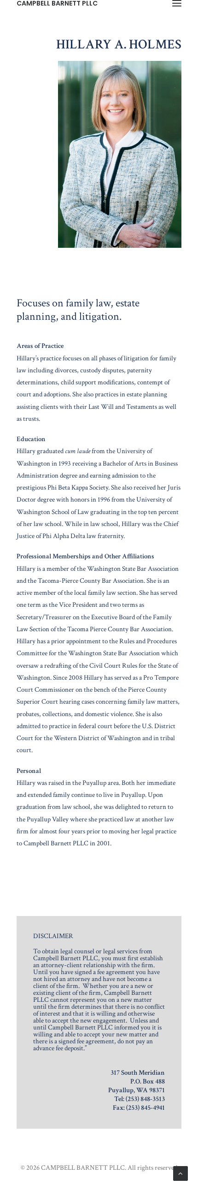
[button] (177, 3)
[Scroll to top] (180, 1172)
